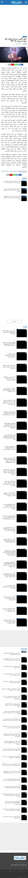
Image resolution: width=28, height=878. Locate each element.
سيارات (23, 172)
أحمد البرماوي (19, 43)
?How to (11, 871)
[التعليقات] (6, 64)
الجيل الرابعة (6, 171)
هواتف (15, 871)
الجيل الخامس (11, 171)
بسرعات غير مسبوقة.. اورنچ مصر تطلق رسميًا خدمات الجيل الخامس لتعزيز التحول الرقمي (11, 190)
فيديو (6, 871)
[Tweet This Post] (18, 64)
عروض (3, 871)
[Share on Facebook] (21, 64)
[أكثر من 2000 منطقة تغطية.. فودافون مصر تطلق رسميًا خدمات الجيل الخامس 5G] (24, 183)
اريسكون (15, 171)
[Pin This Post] (12, 64)
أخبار (25, 871)
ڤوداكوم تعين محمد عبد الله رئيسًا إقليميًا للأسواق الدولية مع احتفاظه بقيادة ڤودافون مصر (11, 197)
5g (18, 171)
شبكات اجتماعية (20, 871)
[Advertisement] (14, 19)
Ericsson (21, 171)
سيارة (20, 172)
